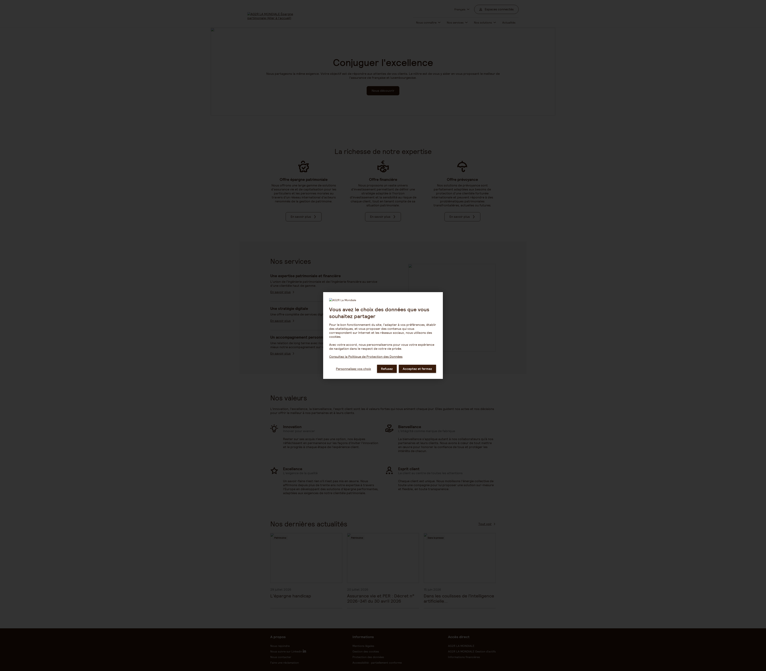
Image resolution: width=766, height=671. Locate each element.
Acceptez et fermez (417, 369)
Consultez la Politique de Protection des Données (366, 357)
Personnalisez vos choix (353, 369)
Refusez (387, 369)
